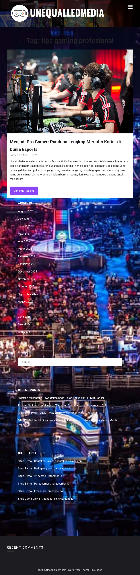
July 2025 (23, 309)
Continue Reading (23, 190)
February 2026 (26, 256)
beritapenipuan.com (65, 468)
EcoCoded (96, 569)
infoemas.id (55, 476)
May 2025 (24, 324)
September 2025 (28, 294)
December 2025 (27, 271)
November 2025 (27, 279)
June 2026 (24, 226)
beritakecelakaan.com (70, 461)
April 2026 (24, 241)
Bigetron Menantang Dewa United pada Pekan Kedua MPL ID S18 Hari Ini (61, 398)
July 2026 (23, 218)
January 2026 (26, 264)
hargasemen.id (60, 483)
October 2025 (26, 286)
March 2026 (25, 248)
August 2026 (25, 211)
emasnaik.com (56, 491)
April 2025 (24, 331)
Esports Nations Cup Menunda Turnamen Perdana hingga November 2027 (62, 405)
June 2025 (24, 316)
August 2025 (25, 301)
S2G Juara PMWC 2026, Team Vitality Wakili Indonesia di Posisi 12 (57, 413)
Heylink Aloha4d (63, 498)
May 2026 (24, 234)
